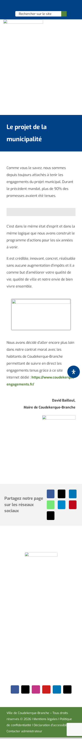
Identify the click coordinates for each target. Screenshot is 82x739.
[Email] (51, 515)
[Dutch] (29, 5)
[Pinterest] (73, 504)
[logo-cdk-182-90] (23, 21)
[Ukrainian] (46, 5)
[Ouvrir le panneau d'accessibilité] (73, 371)
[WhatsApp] (51, 504)
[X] (61, 493)
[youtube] (46, 689)
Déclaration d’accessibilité (52, 725)
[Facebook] (51, 493)
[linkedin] (57, 689)
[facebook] (15, 689)
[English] (35, 5)
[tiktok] (67, 689)
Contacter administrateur (24, 731)
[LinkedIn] (73, 493)
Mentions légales (45, 719)
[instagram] (36, 689)
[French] (41, 5)
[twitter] (25, 689)
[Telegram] (61, 504)
